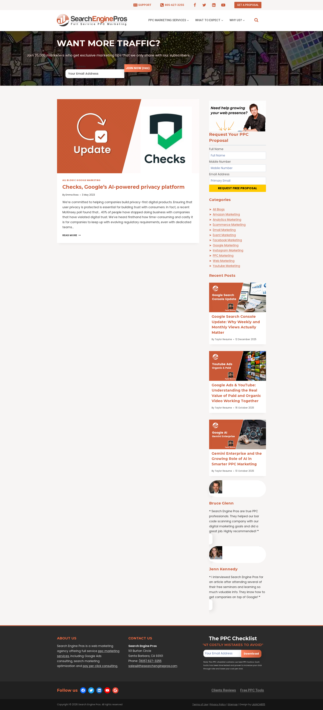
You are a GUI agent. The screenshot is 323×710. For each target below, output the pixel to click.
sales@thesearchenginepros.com (152, 666)
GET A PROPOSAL (248, 5)
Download (251, 654)
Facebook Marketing (227, 240)
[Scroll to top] (314, 706)
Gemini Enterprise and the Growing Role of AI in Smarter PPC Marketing (237, 458)
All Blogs (68, 180)
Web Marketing (224, 261)
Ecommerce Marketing (229, 225)
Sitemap (233, 704)
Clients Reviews (223, 690)
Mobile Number (220, 162)
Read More (71, 235)
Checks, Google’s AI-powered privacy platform (123, 187)
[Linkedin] (214, 5)
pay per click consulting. (100, 666)
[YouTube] (223, 5)
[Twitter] (204, 5)
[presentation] (128, 136)
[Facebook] (195, 5)
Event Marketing (224, 235)
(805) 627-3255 (150, 661)
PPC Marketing (223, 256)
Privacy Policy (218, 704)
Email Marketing (224, 230)
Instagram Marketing (228, 250)
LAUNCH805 (258, 704)
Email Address (75, 67)
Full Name (216, 149)
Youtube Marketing (226, 266)
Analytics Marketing (227, 220)
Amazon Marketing (226, 214)
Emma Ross (72, 194)
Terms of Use (200, 704)
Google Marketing (89, 180)
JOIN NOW (138, 68)
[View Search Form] (256, 20)
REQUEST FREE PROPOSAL (237, 188)
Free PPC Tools (252, 690)
